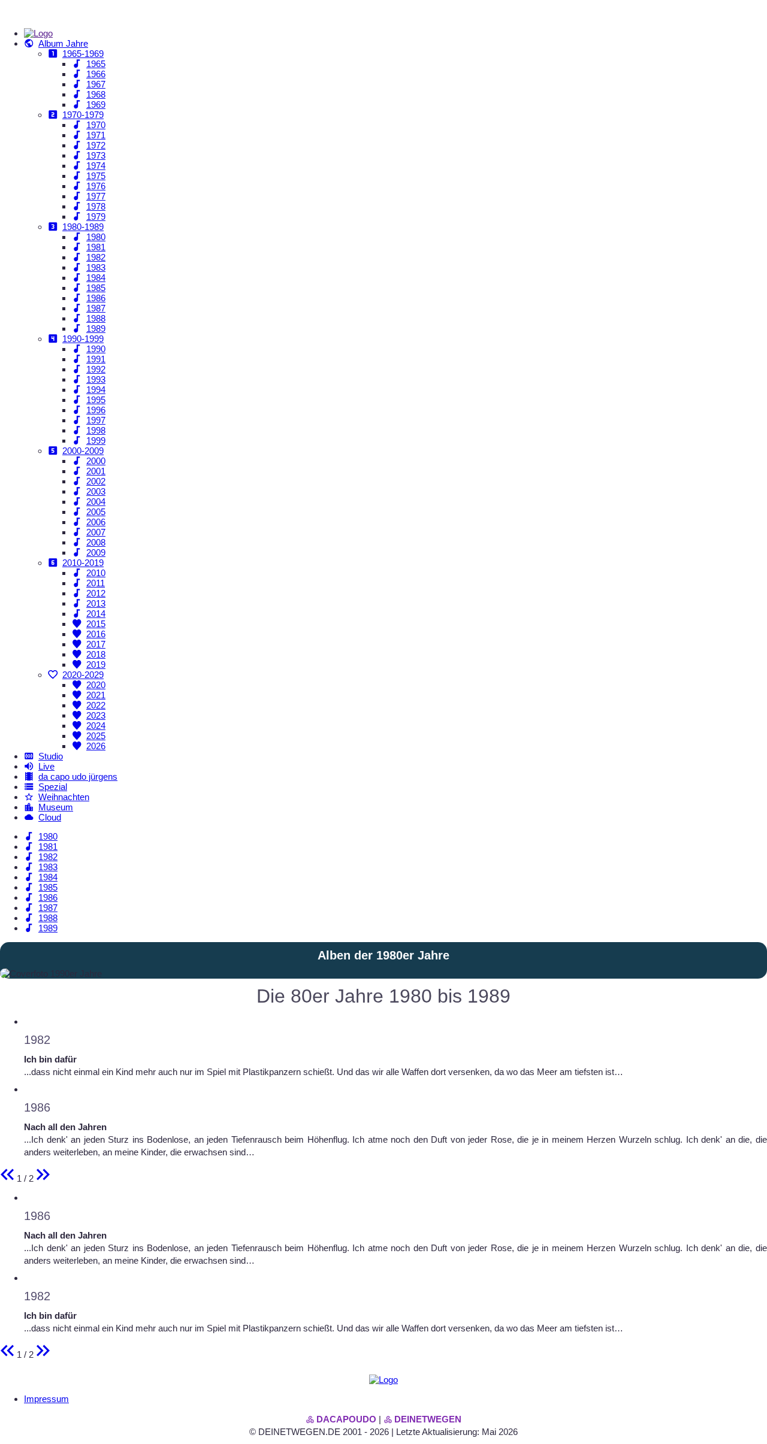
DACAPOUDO (346, 1419)
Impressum (46, 1399)
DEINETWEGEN (427, 1419)
